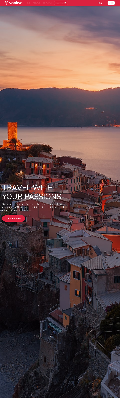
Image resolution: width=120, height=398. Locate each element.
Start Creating (13, 218)
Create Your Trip (61, 3)
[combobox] (100, 3)
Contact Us (47, 3)
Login (111, 3)
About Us (36, 3)
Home (28, 3)
